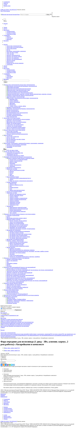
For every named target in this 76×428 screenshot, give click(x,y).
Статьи (5, 415)
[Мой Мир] (6, 365)
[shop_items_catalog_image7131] (12, 348)
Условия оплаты (11, 31)
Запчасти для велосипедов (13, 55)
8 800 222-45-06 (4, 9)
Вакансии (9, 39)
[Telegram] (14, 365)
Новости (9, 36)
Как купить (6, 30)
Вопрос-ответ (7, 416)
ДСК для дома (10, 53)
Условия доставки (11, 32)
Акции (5, 27)
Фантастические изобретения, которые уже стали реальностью (16, 323)
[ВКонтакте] (1, 365)
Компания (3, 394)
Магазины (6, 404)
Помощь (3, 395)
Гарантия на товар (11, 34)
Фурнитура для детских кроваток (15, 63)
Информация (4, 396)
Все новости (4, 312)
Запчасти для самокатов (13, 57)
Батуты (8, 49)
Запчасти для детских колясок (14, 56)
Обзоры (5, 419)
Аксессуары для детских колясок (15, 47)
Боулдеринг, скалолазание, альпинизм (16, 51)
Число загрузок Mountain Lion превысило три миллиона (15, 326)
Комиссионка (10, 61)
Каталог (6, 23)
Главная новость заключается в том (9, 315)
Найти (5, 82)
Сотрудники (10, 38)
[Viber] (8, 365)
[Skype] (12, 365)
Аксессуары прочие (12, 48)
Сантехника (10, 64)
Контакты (6, 40)
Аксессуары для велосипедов (14, 45)
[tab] (38, 356)
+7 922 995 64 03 (12, 9)
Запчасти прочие (11, 60)
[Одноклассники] (3, 365)
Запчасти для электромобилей (14, 59)
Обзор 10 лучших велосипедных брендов (11, 320)
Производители (8, 417)
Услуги (5, 28)
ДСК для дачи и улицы (12, 52)
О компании (7, 35)
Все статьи (3, 318)
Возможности (7, 412)
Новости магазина (7, 308)
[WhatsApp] (10, 365)
